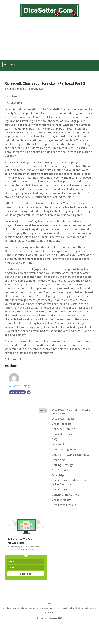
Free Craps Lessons (64, 505)
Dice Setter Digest (63, 418)
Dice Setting (59, 444)
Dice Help (58, 475)
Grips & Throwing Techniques (70, 454)
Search (43, 410)
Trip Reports (60, 470)
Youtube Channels (63, 429)
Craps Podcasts (61, 423)
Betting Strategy (62, 465)
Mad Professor (61, 489)
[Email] (29, 392)
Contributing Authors (65, 494)
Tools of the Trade (63, 434)
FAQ (54, 439)
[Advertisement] (49, 40)
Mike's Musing (17, 88)
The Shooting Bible (64, 449)
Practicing (58, 460)
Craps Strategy (61, 499)
